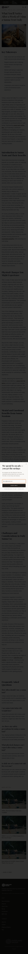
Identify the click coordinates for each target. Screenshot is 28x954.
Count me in (14, 485)
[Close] (26, 463)
